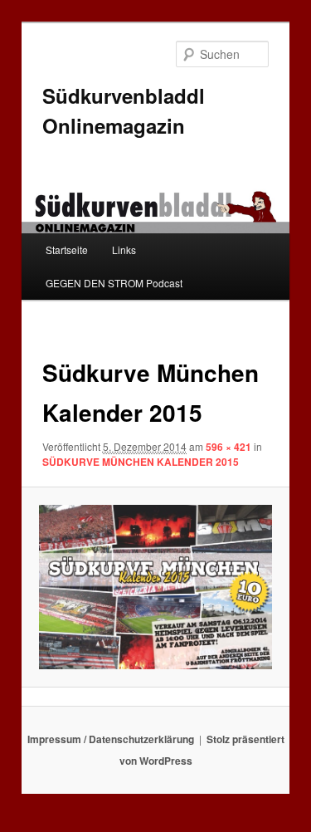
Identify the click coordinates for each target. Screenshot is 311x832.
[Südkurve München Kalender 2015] (155, 587)
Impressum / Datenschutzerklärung (110, 739)
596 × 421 (228, 446)
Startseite (67, 249)
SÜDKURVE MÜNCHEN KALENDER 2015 (140, 461)
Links (124, 249)
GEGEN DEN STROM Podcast (114, 283)
